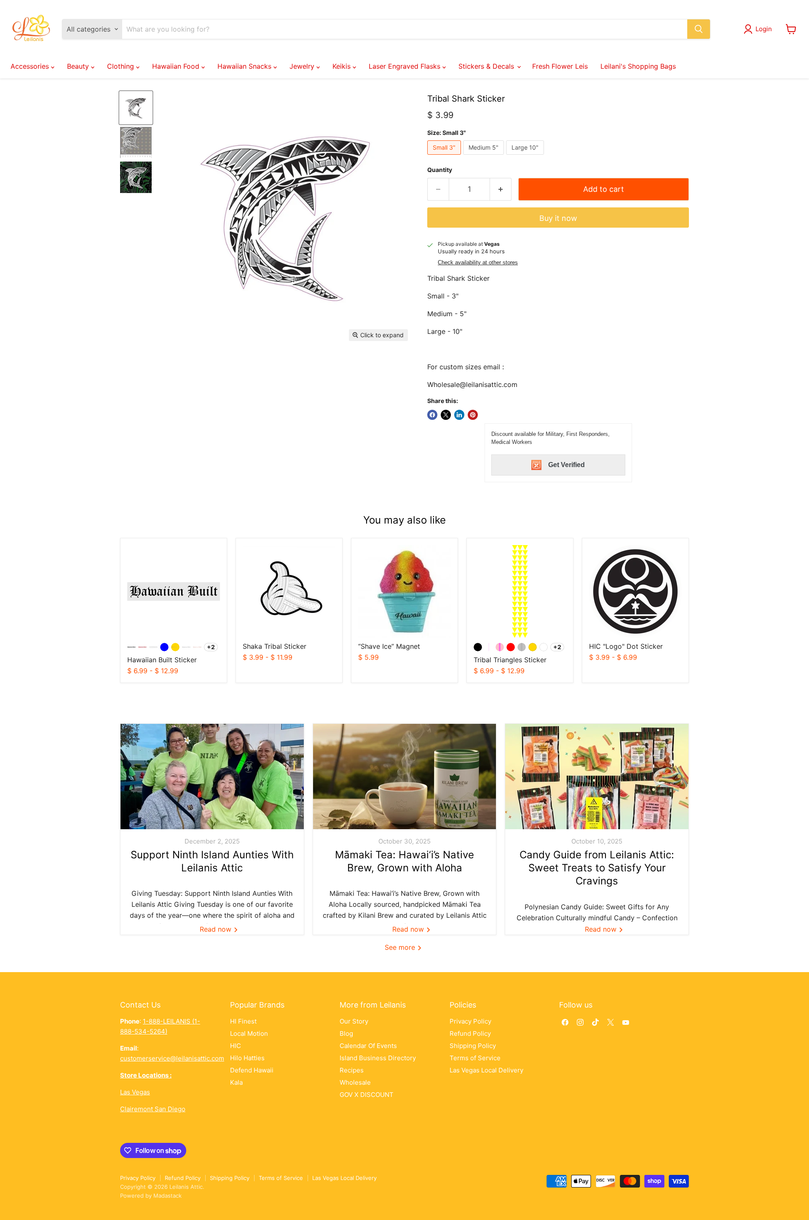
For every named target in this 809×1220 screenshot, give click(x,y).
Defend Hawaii (251, 1070)
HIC (235, 1046)
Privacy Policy (470, 1021)
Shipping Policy (473, 1046)
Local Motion (249, 1033)
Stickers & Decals (487, 66)
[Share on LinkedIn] (459, 415)
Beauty (79, 66)
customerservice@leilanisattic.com (172, 1058)
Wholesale (355, 1082)
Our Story (354, 1021)
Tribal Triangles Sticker (510, 660)
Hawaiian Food (176, 66)
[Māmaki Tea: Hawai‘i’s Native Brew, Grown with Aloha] (404, 776)
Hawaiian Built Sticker (162, 660)
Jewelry (302, 66)
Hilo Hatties (247, 1058)
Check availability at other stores (478, 263)
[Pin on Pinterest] (473, 415)
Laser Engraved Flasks (405, 66)
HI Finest (243, 1021)
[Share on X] (446, 415)
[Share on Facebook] (432, 415)
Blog (346, 1033)
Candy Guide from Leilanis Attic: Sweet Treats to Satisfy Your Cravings (597, 868)
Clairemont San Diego (152, 1109)
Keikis (342, 66)
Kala (236, 1082)
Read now (216, 929)
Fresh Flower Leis (560, 66)
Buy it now (558, 218)
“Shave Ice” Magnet (389, 646)
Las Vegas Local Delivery (486, 1070)
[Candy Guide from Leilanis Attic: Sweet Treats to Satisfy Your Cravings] (596, 776)
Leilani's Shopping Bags (638, 66)
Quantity (439, 170)
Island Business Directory (378, 1058)
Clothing (121, 66)
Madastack (167, 1195)
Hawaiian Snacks (245, 66)
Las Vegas (135, 1092)
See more (401, 947)
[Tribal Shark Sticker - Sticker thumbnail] (136, 107)
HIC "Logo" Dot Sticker (626, 646)
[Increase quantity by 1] (501, 189)
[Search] (698, 29)
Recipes (352, 1070)
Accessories (31, 66)
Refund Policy (470, 1033)
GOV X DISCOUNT (367, 1095)
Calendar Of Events (368, 1046)
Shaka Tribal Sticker (274, 646)
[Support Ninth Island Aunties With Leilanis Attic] (212, 776)
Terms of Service (475, 1058)
